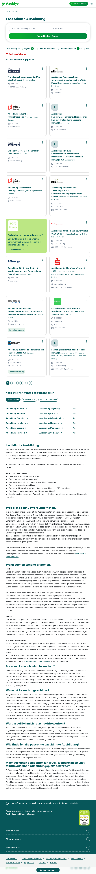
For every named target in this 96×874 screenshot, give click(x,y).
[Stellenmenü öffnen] (43, 68)
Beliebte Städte (13, 400)
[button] (13, 48)
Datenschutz (11, 858)
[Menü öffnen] (91, 3)
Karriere (53, 862)
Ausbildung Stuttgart (49, 433)
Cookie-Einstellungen (32, 858)
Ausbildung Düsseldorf (50, 418)
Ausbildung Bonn (47, 413)
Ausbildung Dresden (16, 418)
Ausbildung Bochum (15, 413)
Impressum (29, 862)
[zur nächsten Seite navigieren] (30, 383)
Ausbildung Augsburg (49, 408)
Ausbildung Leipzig (15, 428)
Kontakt (42, 862)
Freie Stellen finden (48, 36)
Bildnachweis (77, 858)
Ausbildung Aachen (15, 408)
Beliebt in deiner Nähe (48, 400)
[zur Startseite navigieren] (7, 11)
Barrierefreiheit (13, 862)
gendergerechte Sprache (57, 803)
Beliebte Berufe (29, 400)
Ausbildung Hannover (49, 423)
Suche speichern (48, 870)
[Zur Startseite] (10, 4)
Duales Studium (27, 814)
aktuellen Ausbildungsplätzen (37, 661)
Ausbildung (14, 11)
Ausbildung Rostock (15, 433)
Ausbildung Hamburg (16, 423)
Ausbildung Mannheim (50, 428)
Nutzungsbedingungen (56, 858)
